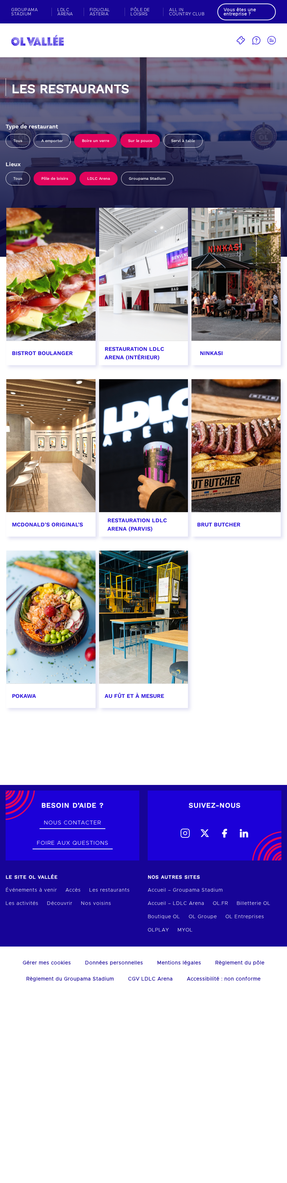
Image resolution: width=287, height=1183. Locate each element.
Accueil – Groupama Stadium (185, 890)
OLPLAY (158, 930)
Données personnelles (114, 963)
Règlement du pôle (240, 963)
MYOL (185, 930)
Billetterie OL (254, 903)
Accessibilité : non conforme (224, 979)
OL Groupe (203, 916)
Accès (73, 890)
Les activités (22, 903)
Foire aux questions (72, 843)
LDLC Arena (98, 178)
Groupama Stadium (147, 178)
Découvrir (59, 903)
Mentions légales (179, 963)
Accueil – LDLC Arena (176, 903)
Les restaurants (109, 890)
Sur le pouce (140, 141)
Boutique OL (164, 916)
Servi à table (183, 141)
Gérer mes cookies (47, 963)
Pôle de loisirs (54, 178)
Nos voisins (96, 903)
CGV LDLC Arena (150, 979)
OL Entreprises (244, 916)
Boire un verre (95, 141)
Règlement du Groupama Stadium (70, 979)
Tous (17, 141)
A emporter (52, 141)
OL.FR (220, 903)
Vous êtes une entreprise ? (240, 12)
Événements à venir (31, 890)
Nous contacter (72, 823)
